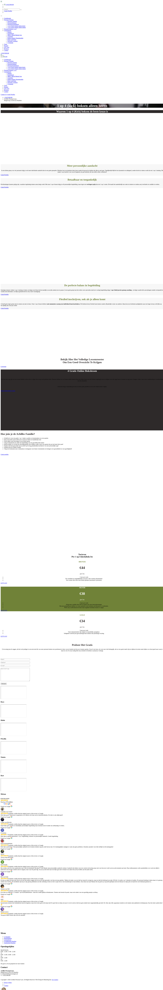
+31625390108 (9, 4)
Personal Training (8, 20)
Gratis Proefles (8, 11)
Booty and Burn (11, 39)
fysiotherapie (7, 18)
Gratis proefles (4, 454)
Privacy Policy (8, 982)
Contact (6, 50)
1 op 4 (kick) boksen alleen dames (16, 27)
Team (5, 44)
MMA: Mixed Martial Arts (14, 35)
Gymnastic (10, 42)
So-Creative (55, 979)
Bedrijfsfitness (8, 938)
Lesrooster (3, 366)
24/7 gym (6, 47)
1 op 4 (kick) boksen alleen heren (16, 26)
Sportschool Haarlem (9, 943)
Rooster (6, 45)
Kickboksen (10, 33)
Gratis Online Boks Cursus (8, 390)
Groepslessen (7, 30)
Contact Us (4, 94)
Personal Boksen (11, 23)
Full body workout (12, 41)
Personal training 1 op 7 (10, 29)
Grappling (10, 36)
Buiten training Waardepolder (15, 38)
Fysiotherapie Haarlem (10, 941)
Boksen (9, 32)
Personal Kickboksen (13, 24)
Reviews (6, 49)
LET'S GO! (4, 583)
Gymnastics (7, 936)
